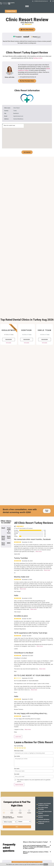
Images (20, 812)
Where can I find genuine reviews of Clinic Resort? (35, 852)
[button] (37, 842)
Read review (26, 339)
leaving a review (37, 58)
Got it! (45, 864)
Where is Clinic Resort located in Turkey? (35, 842)
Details (11, 812)
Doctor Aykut (9, 537)
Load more (18, 736)
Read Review (8, 339)
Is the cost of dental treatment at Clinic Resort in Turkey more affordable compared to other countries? (36, 847)
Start (4, 812)
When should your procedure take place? (8, 817)
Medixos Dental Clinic (4, 538)
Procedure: (20, 817)
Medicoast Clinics (5, 543)
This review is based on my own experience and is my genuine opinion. (33, 780)
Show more (39, 551)
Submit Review (19, 784)
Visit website (8, 342)
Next (17, 826)
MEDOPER (10, 543)
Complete (29, 812)
